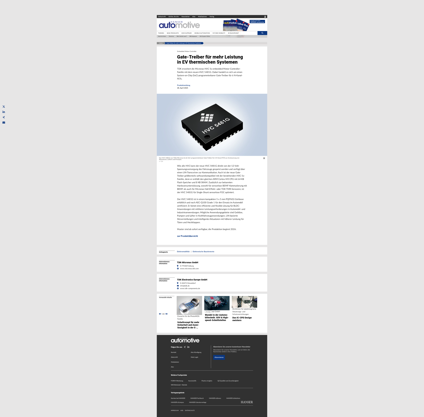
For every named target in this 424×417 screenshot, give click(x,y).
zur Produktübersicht (187, 236)
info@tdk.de (184, 286)
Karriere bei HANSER (178, 398)
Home (161, 43)
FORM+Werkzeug (177, 381)
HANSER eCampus (177, 402)
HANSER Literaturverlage (197, 402)
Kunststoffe (192, 381)
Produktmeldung (183, 85)
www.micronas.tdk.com (189, 268)
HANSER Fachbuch (197, 398)
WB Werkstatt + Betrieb (179, 385)
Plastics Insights (207, 381)
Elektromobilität (183, 251)
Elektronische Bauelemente (203, 251)
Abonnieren (219, 357)
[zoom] (264, 158)
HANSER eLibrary (215, 398)
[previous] (160, 314)
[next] (166, 314)
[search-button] (262, 33)
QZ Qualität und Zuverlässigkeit (228, 381)
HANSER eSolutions (233, 398)
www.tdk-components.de (190, 288)
